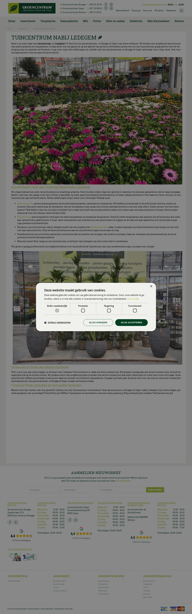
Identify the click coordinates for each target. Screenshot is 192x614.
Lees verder (133, 298)
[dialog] (96, 307)
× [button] (151, 286)
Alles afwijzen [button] (98, 322)
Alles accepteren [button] (131, 322)
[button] (57, 322)
